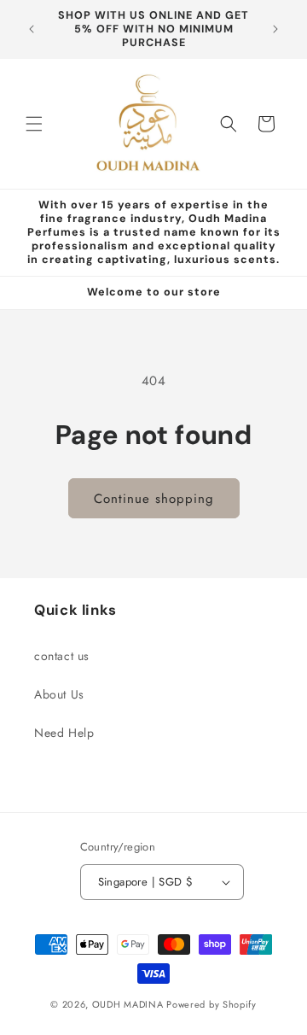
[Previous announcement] (31, 29)
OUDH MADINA (128, 1004)
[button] (34, 124)
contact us (62, 655)
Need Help (64, 732)
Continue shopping (154, 498)
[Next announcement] (275, 29)
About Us (59, 694)
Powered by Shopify (211, 1004)
